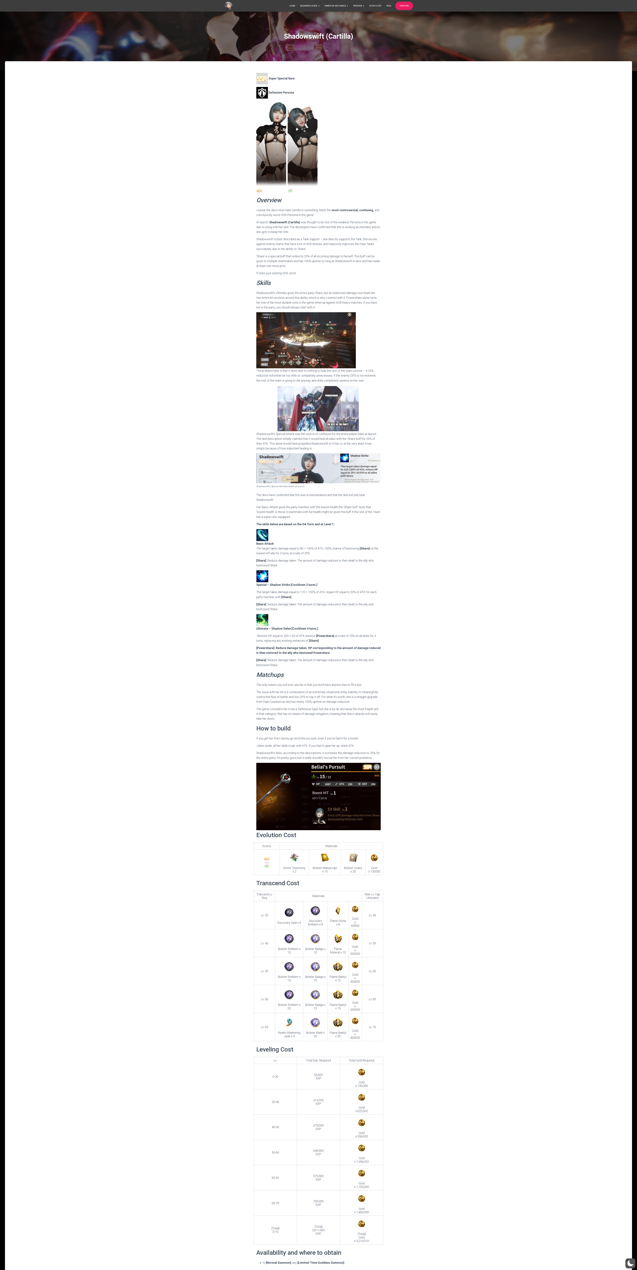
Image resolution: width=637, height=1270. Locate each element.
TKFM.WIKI (404, 6)
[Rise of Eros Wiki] (228, 6)
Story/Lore (375, 6)
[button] (630, 1263)
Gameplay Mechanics (335, 6)
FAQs (388, 6)
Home (292, 6)
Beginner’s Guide (309, 6)
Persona (358, 6)
